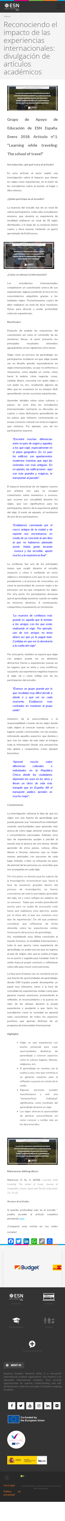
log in (7, 1477)
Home (7, 16)
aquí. (22, 1218)
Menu (58, 6)
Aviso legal (9, 1485)
